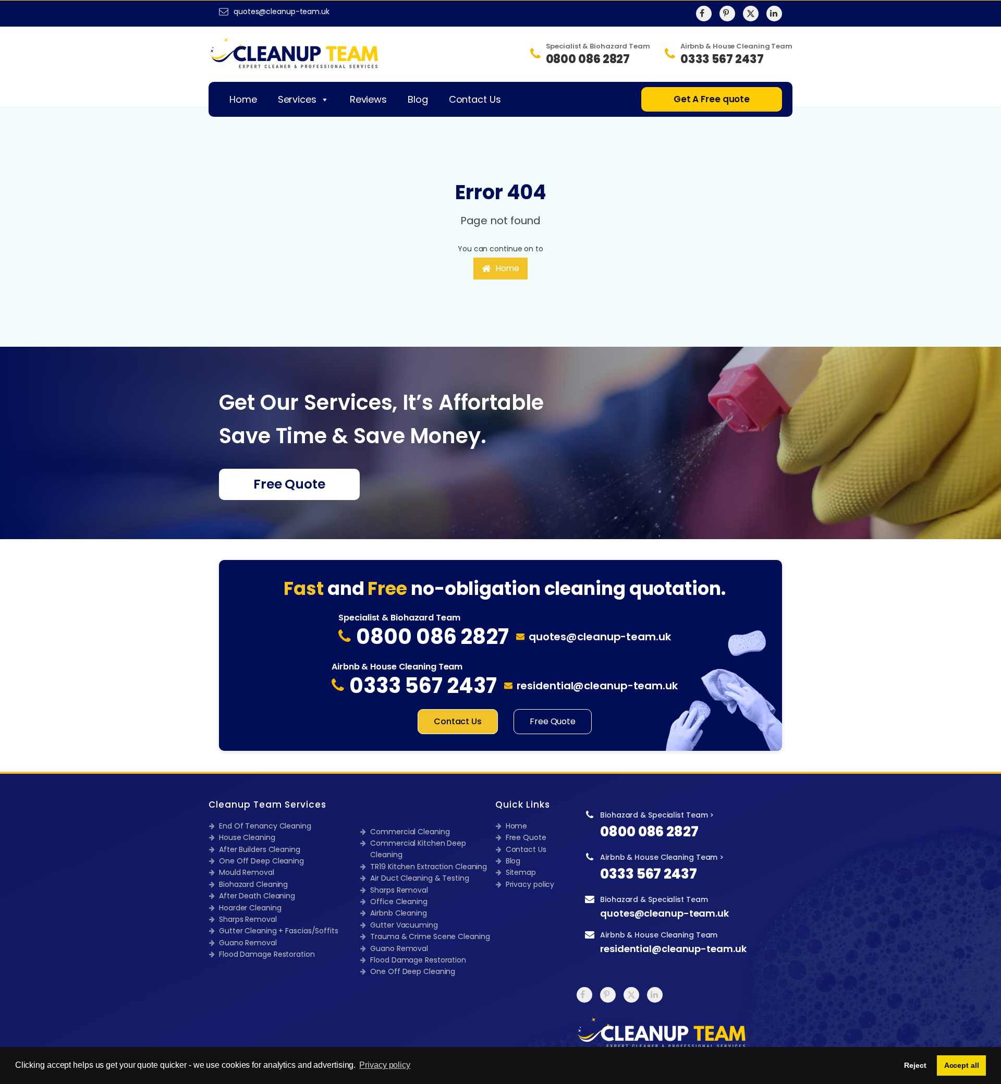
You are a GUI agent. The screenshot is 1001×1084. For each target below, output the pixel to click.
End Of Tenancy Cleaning (265, 826)
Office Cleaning (399, 901)
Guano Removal (248, 942)
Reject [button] (915, 1065)
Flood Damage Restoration (267, 954)
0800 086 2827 (649, 831)
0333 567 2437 (648, 873)
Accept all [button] (961, 1065)
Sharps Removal (248, 919)
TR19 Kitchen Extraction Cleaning (428, 866)
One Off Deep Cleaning (261, 861)
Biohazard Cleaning (253, 884)
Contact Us (475, 99)
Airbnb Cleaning (398, 913)
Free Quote (289, 484)
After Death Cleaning (257, 896)
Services (297, 99)
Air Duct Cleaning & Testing (419, 878)
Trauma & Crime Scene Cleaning (430, 936)
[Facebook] (704, 13)
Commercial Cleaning (409, 831)
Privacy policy (530, 884)
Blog (418, 99)
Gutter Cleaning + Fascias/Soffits (278, 930)
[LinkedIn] (774, 13)
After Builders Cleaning (259, 849)
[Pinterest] (727, 13)
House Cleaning (247, 837)
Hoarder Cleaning (250, 908)
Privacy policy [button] (384, 1065)
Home (243, 99)
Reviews (368, 99)
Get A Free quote (712, 99)
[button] (500, 268)
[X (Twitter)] (751, 13)
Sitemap (521, 872)
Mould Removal (246, 872)
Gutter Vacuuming (403, 925)
